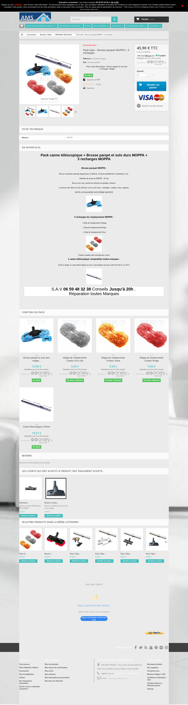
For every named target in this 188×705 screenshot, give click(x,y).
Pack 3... (23, 554)
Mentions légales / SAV (156, 674)
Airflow (87, 26)
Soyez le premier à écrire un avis (94, 618)
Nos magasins (152, 667)
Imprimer (90, 88)
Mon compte (52, 660)
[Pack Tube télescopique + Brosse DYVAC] (81, 539)
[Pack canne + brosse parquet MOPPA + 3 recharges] (30, 111)
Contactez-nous (153, 671)
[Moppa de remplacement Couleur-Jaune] (113, 335)
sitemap (150, 689)
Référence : (87, 59)
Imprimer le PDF (93, 80)
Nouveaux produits (154, 664)
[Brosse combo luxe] (56, 488)
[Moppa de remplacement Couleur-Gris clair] (75, 335)
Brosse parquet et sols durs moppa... (36, 359)
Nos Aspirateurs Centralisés (70, 26)
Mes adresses (50, 674)
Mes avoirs (49, 671)
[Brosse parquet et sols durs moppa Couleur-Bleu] (36, 335)
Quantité (140, 71)
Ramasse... (24, 503)
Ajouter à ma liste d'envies (152, 106)
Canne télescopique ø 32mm (36, 426)
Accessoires (116, 26)
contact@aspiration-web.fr (117, 678)
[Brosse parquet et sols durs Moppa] (56, 539)
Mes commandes (51, 664)
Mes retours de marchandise (56, 667)
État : (85, 62)
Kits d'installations (100, 26)
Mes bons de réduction (54, 681)
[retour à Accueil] (21, 34)
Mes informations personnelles (57, 677)
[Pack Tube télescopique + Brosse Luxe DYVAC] (157, 539)
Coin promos (154, 26)
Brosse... (48, 554)
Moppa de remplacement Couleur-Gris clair (75, 359)
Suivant (75, 111)
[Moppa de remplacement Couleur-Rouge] (152, 335)
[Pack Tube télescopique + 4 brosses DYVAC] (106, 539)
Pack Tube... (75, 554)
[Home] (21, 26)
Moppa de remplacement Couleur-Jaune (113, 359)
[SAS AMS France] (43, 17)
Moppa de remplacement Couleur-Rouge (151, 359)
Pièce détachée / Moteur (135, 26)
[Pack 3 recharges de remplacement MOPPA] (30, 539)
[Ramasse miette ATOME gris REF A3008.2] (30, 488)
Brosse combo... (51, 503)
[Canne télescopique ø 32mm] (36, 404)
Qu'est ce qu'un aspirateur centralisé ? (40, 26)
